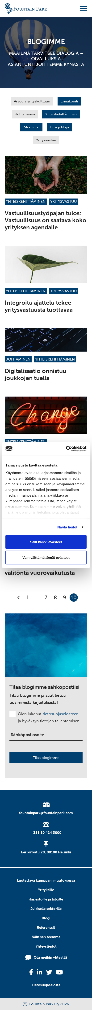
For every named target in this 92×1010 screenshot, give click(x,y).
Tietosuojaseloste (46, 985)
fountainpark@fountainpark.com (46, 813)
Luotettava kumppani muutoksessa (46, 880)
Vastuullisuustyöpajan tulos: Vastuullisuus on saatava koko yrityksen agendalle (45, 220)
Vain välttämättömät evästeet (46, 557)
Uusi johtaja (59, 127)
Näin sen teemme (46, 937)
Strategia (31, 127)
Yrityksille (46, 890)
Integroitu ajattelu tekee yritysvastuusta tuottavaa (39, 306)
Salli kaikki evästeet (46, 542)
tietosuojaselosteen (61, 713)
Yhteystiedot (46, 946)
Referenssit (46, 927)
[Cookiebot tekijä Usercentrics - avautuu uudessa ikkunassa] (66, 449)
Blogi (46, 918)
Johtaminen (25, 114)
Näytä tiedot (67, 527)
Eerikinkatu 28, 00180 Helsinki (46, 852)
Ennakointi (69, 101)
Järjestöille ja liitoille (46, 899)
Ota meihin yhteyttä (50, 957)
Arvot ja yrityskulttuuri (32, 101)
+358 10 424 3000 (46, 833)
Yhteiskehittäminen (61, 114)
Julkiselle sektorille (46, 909)
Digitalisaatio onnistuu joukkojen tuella (35, 374)
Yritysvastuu (46, 140)
